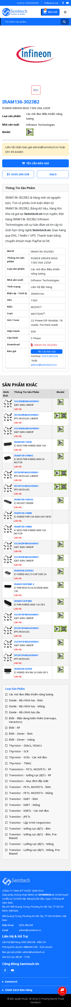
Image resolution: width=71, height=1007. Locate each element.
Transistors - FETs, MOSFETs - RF (30, 769)
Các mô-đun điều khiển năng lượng (31, 694)
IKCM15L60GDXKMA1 (26, 485)
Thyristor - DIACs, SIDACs (25, 745)
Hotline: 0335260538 (27, 3)
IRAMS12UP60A (23, 601)
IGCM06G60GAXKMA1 (26, 428)
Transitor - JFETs (19, 816)
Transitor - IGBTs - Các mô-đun (29, 810)
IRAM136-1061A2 (23, 499)
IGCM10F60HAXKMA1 (26, 614)
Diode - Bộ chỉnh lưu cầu (24, 712)
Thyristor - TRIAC (20, 763)
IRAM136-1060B (23, 513)
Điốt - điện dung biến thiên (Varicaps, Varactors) (33, 720)
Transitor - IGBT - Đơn (23, 799)
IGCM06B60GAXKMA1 (26, 401)
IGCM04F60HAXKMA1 (26, 557)
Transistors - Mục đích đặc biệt (28, 781)
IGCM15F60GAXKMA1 (26, 641)
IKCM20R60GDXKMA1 (26, 414)
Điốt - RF (14, 727)
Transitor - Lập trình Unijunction (30, 822)
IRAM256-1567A (23, 442)
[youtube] (12, 970)
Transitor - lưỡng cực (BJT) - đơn (29, 828)
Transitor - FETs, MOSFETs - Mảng (31, 793)
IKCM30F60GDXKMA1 (26, 472)
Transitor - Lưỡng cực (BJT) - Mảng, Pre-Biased (35, 851)
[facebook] (5, 970)
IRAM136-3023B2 (45, 345)
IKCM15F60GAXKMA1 (26, 655)
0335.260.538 (26, 925)
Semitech (11, 981)
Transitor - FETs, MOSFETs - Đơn (30, 787)
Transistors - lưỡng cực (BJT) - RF (30, 775)
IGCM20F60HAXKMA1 (26, 543)
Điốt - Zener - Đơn (21, 733)
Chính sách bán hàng (18, 990)
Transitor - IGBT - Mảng (24, 805)
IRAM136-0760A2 (23, 455)
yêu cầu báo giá (37, 163)
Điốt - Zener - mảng (22, 739)
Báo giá (51, 11)
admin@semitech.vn (44, 364)
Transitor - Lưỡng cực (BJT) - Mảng (31, 844)
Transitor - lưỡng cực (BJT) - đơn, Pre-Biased (33, 836)
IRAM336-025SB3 (23, 570)
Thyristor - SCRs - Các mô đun (28, 757)
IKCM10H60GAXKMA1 (26, 628)
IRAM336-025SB (23, 668)
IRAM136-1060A (23, 526)
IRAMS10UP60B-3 (24, 584)
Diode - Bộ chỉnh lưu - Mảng (27, 706)
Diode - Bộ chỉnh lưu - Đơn (26, 700)
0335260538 (50, 356)
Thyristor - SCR (18, 751)
